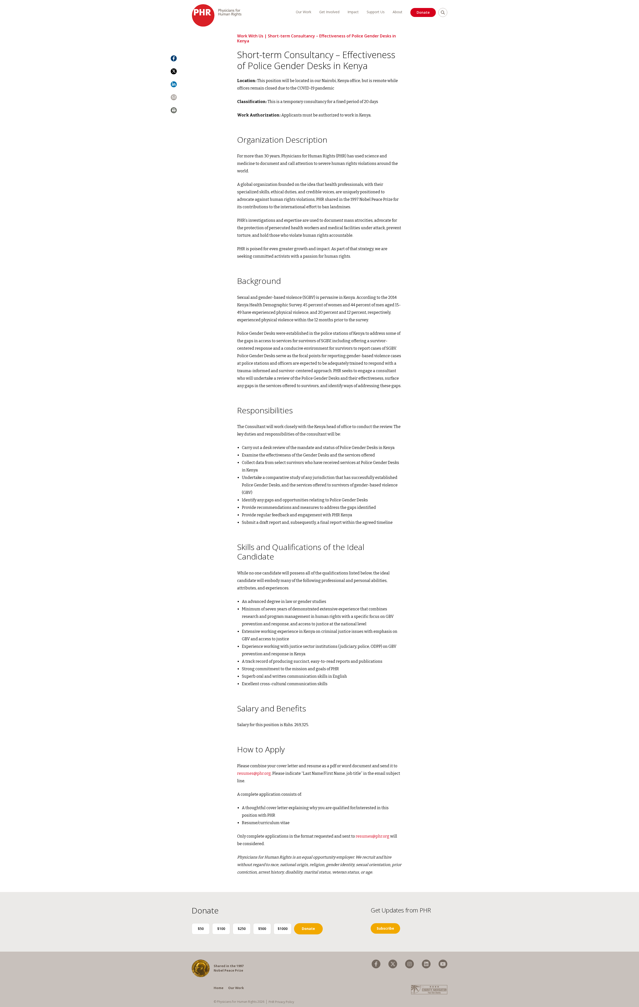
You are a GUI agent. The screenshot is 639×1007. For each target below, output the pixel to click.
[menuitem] (376, 964)
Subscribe (385, 928)
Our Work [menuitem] (303, 11)
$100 (221, 928)
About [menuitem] (397, 11)
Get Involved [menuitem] (329, 11)
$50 (201, 928)
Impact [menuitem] (353, 11)
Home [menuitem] (218, 988)
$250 (242, 928)
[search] (442, 12)
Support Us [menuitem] (376, 11)
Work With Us (250, 36)
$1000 (283, 928)
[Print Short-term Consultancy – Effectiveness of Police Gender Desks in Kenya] (174, 110)
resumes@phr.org (254, 773)
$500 (262, 928)
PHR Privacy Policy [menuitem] (281, 1002)
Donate (423, 12)
